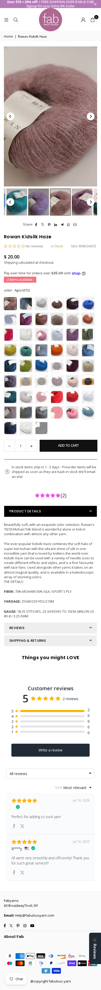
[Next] (91, 116)
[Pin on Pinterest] (49, 224)
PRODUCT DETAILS (25, 511)
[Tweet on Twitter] (43, 224)
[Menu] (6, 19)
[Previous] (10, 116)
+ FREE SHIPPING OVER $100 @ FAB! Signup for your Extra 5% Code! (50, 4)
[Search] (15, 19)
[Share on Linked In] (56, 224)
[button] (92, 19)
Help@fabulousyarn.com (34, 915)
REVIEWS (16, 627)
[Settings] (83, 19)
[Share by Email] (75, 224)
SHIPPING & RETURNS (27, 640)
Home (8, 36)
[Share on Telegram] (62, 224)
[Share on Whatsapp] (69, 224)
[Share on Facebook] (36, 224)
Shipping (11, 262)
